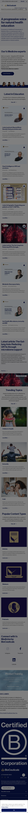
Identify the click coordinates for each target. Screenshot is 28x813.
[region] (14, 806)
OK (14, 810)
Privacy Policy (4, 807)
